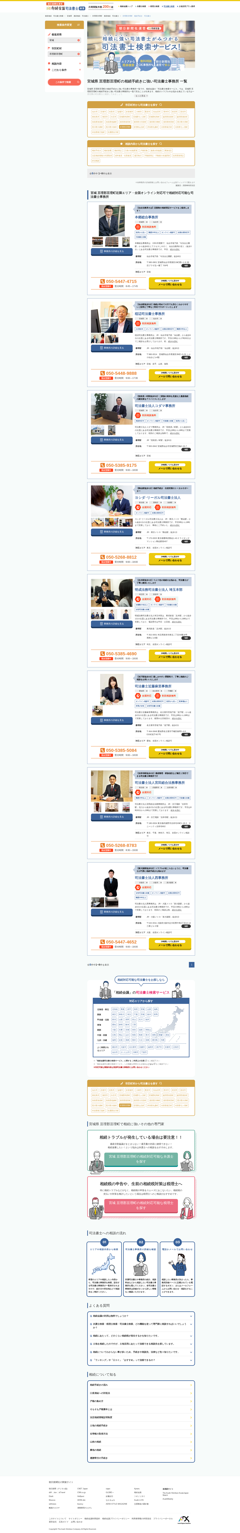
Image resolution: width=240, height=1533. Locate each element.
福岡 (114, 1040)
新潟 (114, 1019)
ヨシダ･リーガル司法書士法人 (158, 497)
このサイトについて (57, 1518)
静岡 (120, 1025)
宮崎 (147, 1040)
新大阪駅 (170, 883)
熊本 (134, 1040)
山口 (127, 1035)
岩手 (129, 1009)
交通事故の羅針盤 (141, 1504)
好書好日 (109, 1496)
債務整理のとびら (84, 1508)
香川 (147, 1035)
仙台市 (95, 112)
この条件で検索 (63, 82)
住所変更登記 (178, 156)
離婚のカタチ (54, 1508)
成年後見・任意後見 (123, 156)
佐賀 (120, 1040)
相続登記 (118, 150)
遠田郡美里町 (168, 117)
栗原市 (147, 112)
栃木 (149, 1014)
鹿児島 (155, 1040)
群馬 (156, 1014)
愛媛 (160, 1035)
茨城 (142, 1014)
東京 (114, 1014)
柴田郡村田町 (168, 122)
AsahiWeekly (168, 1499)
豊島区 (155, 502)
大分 (140, 1040)
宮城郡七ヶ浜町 (139, 117)
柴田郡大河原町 (140, 122)
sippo (108, 1489)
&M (50, 1492)
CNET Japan (82, 1489)
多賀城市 (129, 112)
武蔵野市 (155, 787)
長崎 (127, 1040)
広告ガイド (64, 1522)
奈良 (134, 1030)
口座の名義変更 (131, 150)
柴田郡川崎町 (154, 122)
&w (55, 1492)
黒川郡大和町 (182, 122)
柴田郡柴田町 (125, 122)
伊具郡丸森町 (152, 127)
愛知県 (141, 691)
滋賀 (140, 1030)
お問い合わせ (76, 1522)
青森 (122, 1009)
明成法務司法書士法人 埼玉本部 (158, 589)
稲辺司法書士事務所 (150, 314)
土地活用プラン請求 (187, 6)
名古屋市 (155, 691)
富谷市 (183, 112)
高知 (167, 1035)
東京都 (141, 502)
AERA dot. (81, 1500)
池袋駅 (169, 502)
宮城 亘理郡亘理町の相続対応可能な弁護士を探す (141, 1159)
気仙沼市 (156, 112)
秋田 (136, 1009)
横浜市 (115, 1047)
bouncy (80, 1504)
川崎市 (135, 1052)
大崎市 (139, 112)
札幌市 (142, 1047)
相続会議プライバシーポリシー (115, 1518)
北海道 (115, 1009)
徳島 (154, 1035)
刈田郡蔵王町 (166, 127)
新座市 (155, 594)
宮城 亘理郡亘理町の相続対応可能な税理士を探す (141, 1205)
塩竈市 (120, 112)
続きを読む (175, 249)
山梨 (120, 1019)
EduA (51, 1496)
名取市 (111, 112)
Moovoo (52, 1500)
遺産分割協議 (156, 150)
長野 (127, 1019)
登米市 (166, 112)
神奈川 (121, 1014)
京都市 (167, 1047)
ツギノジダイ (139, 1496)
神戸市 (159, 1047)
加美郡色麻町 (111, 122)
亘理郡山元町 (138, 127)
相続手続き (96, 150)
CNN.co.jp (81, 1492)
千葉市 (144, 1052)
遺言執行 (138, 156)
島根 (140, 1035)
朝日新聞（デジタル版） (59, 1489)
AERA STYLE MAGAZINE (116, 1504)
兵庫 (120, 1030)
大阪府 (141, 883)
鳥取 (134, 1035)
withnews (52, 1504)
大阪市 (155, 883)
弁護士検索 (141, 6)
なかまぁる (110, 1500)
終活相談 (95, 161)
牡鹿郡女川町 (113, 132)
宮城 (142, 1009)
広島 (114, 1035)
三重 (134, 1025)
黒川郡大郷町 (97, 127)
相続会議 (137, 1492)
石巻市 (103, 112)
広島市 (176, 1047)
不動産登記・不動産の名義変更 (157, 156)
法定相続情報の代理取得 (102, 156)
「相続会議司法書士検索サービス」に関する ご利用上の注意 (120, 1061)
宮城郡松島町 (154, 117)
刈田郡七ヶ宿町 (181, 127)
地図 (186, 265)
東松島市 (95, 117)
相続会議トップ (126, 6)
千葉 (136, 1014)
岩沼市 (174, 112)
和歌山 (148, 1030)
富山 (134, 1019)
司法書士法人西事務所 (151, 878)
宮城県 (141, 222)
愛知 (114, 1025)
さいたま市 (125, 1052)
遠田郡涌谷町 (182, 117)
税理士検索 (154, 6)
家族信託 (168, 150)
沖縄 (162, 1040)
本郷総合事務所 (146, 217)
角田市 (105, 117)
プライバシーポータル (163, 1518)
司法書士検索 (169, 6)
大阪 (114, 1030)
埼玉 (129, 1014)
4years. (137, 1489)
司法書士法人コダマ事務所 (155, 406)
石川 (140, 1019)
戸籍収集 (144, 150)
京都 (127, 1030)
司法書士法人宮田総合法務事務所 (160, 782)
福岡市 (150, 1047)
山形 (149, 1009)
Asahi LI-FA (139, 1500)
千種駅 (170, 691)
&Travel (62, 1492)
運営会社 (53, 1522)
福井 (147, 1019)
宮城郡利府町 (124, 117)
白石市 (113, 117)
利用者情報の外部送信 (141, 1518)
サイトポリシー (75, 1518)
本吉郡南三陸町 (98, 132)
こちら (150, 1064)
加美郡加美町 (97, 122)
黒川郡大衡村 (111, 127)
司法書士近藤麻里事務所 (153, 686)
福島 (156, 1009)
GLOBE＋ (110, 1492)
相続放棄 (107, 150)
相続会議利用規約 (92, 1518)
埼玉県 (141, 594)
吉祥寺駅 (170, 787)
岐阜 (127, 1025)
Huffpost (80, 1496)
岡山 (120, 1035)
